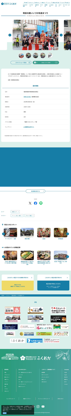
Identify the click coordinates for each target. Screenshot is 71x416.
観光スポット (7, 377)
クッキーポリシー (26, 409)
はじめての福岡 (25, 5)
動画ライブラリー (27, 398)
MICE (20, 379)
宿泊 (5, 386)
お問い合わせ (44, 381)
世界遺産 (46, 5)
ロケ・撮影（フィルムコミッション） (26, 381)
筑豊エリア (14, 211)
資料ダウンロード (22, 386)
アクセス (6, 388)
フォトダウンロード (22, 384)
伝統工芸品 (37, 5)
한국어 (65, 381)
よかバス (60, 5)
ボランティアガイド (45, 377)
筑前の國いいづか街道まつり (18, 295)
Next (61, 35)
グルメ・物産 (29, 215)
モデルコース (7, 374)
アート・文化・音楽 (16, 215)
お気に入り (7, 391)
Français (66, 384)
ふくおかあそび (51, 5)
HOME (2, 295)
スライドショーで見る (20, 62)
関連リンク (44, 379)
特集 (5, 372)
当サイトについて (45, 374)
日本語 (65, 372)
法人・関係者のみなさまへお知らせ (25, 372)
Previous (9, 35)
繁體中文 (66, 379)
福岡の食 (6, 384)
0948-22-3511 (27, 97)
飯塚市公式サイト (29, 127)
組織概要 (43, 372)
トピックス (21, 374)
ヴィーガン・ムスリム (66, 5)
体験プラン (7, 379)
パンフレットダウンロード (44, 398)
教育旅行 (20, 377)
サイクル (41, 5)
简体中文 (66, 377)
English (65, 374)
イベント (8, 295)
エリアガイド (31, 5)
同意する (4, 413)
